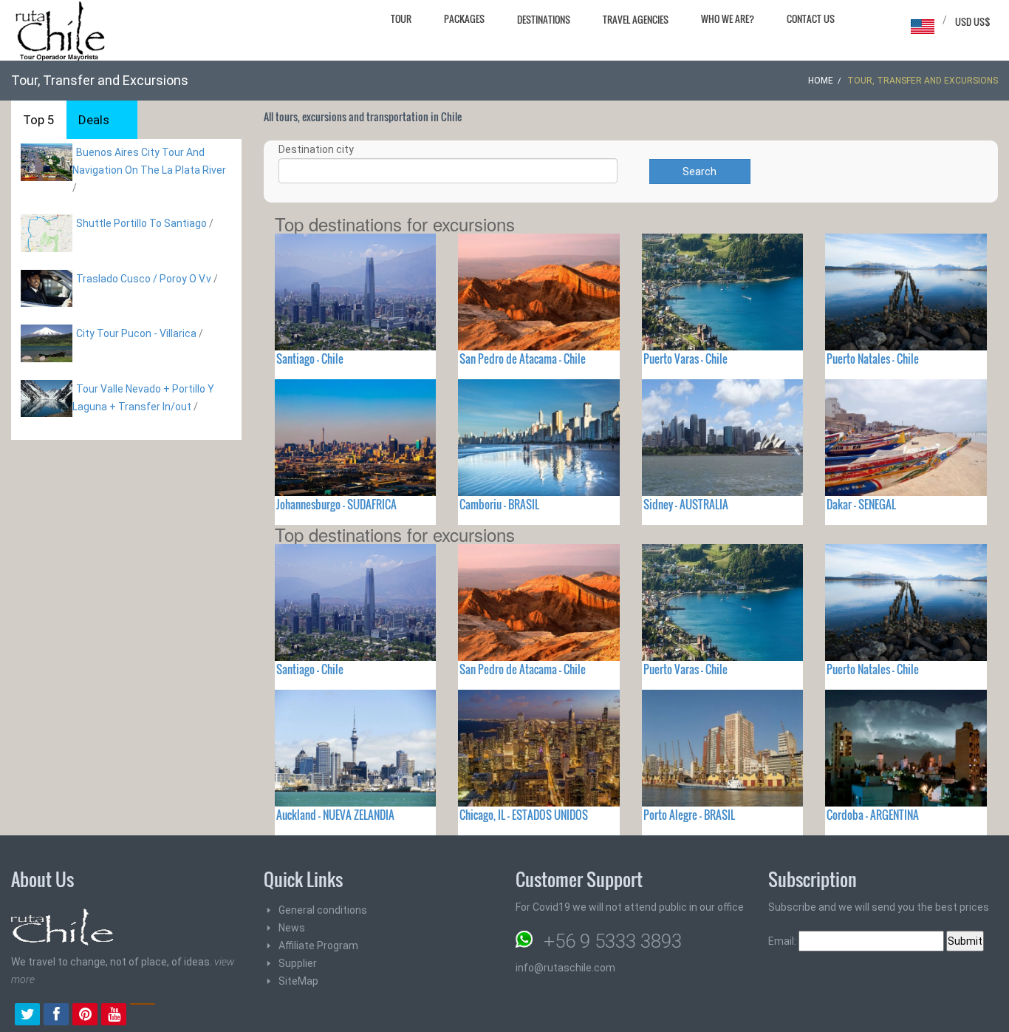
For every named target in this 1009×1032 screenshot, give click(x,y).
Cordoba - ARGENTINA (873, 815)
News (291, 928)
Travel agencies (635, 19)
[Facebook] (56, 1015)
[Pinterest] (85, 1015)
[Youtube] (113, 1015)
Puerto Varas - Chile (685, 358)
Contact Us (811, 18)
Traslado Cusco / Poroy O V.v (143, 279)
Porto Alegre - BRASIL (689, 815)
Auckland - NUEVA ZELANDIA (335, 815)
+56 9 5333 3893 (613, 941)
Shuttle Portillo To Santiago (141, 223)
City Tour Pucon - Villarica (136, 333)
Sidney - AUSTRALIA (685, 504)
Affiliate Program (318, 945)
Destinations (543, 19)
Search (699, 171)
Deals (93, 119)
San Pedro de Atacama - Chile (522, 358)
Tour (401, 18)
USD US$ (973, 21)
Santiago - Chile (309, 358)
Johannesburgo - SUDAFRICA (336, 504)
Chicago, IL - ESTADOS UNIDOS (523, 815)
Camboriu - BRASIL (499, 504)
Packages (464, 18)
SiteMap (298, 981)
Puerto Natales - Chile (873, 358)
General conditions (322, 910)
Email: (783, 941)
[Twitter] (27, 1015)
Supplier (297, 963)
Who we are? (727, 18)
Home (820, 80)
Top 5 (39, 119)
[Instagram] (142, 1015)
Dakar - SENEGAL (861, 504)
